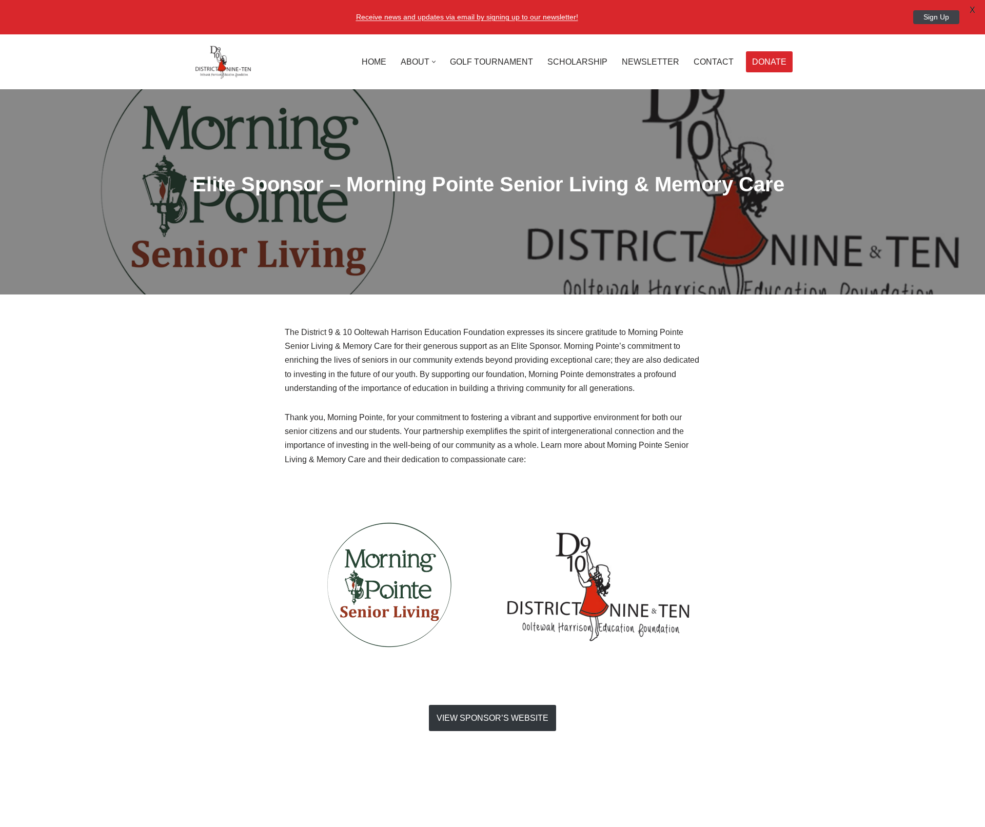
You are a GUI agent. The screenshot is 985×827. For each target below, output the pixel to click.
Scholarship (577, 61)
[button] (434, 62)
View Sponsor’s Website (492, 718)
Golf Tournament (491, 61)
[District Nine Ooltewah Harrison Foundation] (223, 62)
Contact (714, 61)
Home (374, 61)
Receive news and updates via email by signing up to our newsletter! (467, 17)
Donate (769, 61)
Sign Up (936, 17)
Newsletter (650, 61)
